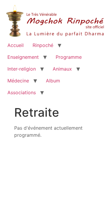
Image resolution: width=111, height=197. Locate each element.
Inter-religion (21, 69)
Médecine (18, 81)
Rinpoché (43, 45)
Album (53, 81)
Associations (21, 92)
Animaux (62, 69)
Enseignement (23, 57)
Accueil (15, 45)
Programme (69, 57)
